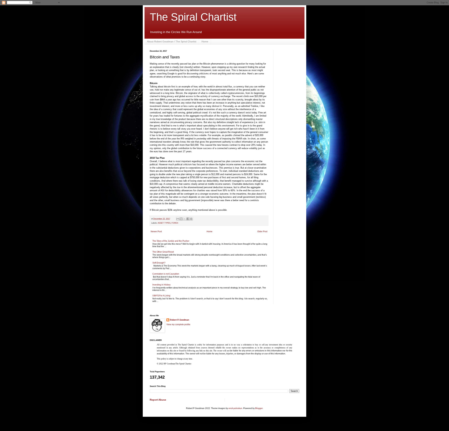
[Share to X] (184, 219)
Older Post (262, 231)
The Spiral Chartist (193, 17)
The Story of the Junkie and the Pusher (170, 241)
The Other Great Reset (163, 252)
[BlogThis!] (181, 219)
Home (205, 41)
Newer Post (156, 231)
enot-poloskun (235, 408)
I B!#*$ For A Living (161, 295)
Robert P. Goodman (179, 320)
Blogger (259, 408)
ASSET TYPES (164, 223)
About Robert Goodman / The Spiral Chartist (171, 41)
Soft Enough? (158, 263)
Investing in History (161, 285)
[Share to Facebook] (188, 219)
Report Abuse (158, 399)
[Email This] (178, 219)
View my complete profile (178, 324)
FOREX (175, 223)
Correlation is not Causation (165, 274)
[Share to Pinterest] (191, 219)
